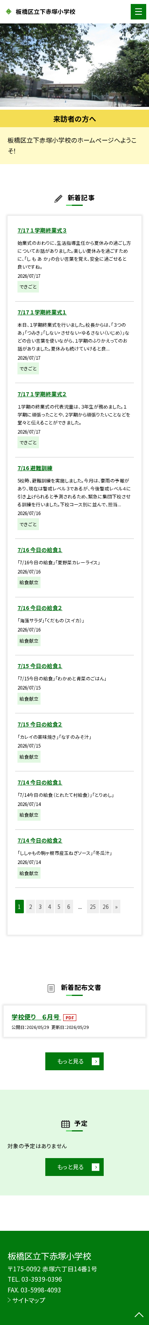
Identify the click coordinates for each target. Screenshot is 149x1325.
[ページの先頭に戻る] (139, 1315)
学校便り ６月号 (36, 1016)
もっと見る (70, 1061)
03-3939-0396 (41, 1279)
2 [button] (30, 906)
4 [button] (49, 906)
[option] (74, 65)
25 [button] (93, 906)
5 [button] (59, 906)
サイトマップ (28, 1300)
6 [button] (68, 906)
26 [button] (106, 906)
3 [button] (40, 906)
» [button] (116, 906)
